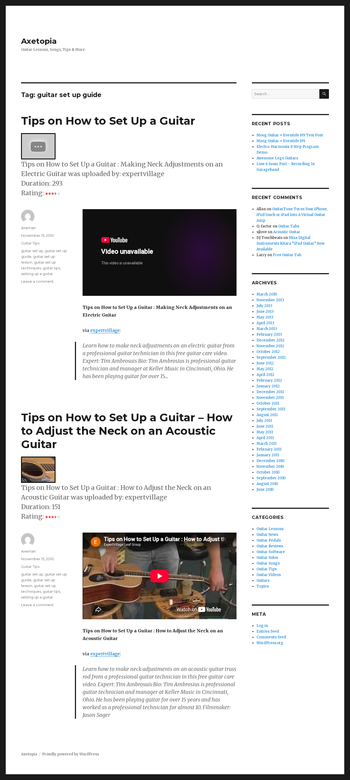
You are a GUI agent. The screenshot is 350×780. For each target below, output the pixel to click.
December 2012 (270, 340)
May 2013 (264, 317)
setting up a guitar (37, 273)
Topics (262, 586)
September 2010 (271, 478)
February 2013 (269, 334)
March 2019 (266, 294)
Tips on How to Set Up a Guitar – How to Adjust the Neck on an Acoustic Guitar (126, 431)
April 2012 (265, 374)
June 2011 (264, 426)
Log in (262, 625)
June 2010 (265, 489)
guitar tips (51, 268)
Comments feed (271, 637)
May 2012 (264, 369)
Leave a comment (37, 281)
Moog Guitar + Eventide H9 (280, 141)
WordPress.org (269, 643)
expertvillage (105, 330)
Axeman (28, 228)
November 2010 (270, 466)
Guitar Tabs (288, 226)
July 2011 (264, 420)
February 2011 (268, 449)
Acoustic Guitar (286, 232)
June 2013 (265, 311)
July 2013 (264, 305)
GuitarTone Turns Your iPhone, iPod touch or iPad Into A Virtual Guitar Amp (292, 215)
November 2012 (270, 346)
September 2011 (270, 409)
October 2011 (267, 403)
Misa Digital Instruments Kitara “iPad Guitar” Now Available (290, 243)
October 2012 (268, 351)
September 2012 (271, 357)
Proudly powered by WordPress (70, 754)
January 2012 (268, 386)
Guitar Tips (30, 243)
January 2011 (267, 455)
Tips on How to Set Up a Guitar (108, 120)
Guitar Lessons (270, 529)
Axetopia (39, 41)
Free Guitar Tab (287, 255)
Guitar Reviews (269, 546)
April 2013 (265, 323)
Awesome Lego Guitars (277, 158)
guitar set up (32, 251)
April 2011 (265, 438)
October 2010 (268, 472)
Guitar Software (270, 552)
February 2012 (269, 380)
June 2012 (265, 363)
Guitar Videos (268, 574)
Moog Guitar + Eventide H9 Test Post (289, 135)
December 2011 (270, 392)
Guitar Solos (267, 557)
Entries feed (267, 631)
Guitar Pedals (268, 540)
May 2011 (264, 432)
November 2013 (270, 300)
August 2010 (267, 483)
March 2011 (266, 443)
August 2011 (267, 415)
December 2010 (270, 460)
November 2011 (270, 397)
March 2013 (266, 328)
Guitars (263, 580)
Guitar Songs (268, 563)
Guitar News (267, 534)
